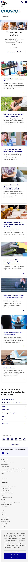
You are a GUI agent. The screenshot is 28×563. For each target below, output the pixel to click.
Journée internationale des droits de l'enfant (13, 333)
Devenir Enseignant (5, 466)
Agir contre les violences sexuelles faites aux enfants (13, 151)
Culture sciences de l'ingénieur (7, 493)
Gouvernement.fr (4, 517)
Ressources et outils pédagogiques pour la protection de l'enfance (12, 262)
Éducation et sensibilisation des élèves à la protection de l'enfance (14, 224)
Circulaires (5, 423)
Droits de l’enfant (10, 368)
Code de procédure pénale (9, 413)
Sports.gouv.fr (4, 526)
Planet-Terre (3, 495)
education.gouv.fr (4, 464)
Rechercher (22, 2)
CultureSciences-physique (6, 497)
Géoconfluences (4, 506)
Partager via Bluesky (12, 439)
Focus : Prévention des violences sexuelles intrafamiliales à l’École (12, 187)
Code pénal (5, 409)
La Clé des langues (5, 490)
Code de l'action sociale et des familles (13, 403)
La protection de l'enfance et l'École (14, 80)
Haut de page (15, 444)
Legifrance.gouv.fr (5, 519)
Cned (2, 475)
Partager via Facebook (4, 439)
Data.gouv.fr (3, 514)
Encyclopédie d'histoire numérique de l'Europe (11, 502)
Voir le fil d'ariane (4, 16)
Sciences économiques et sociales (8, 504)
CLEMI (2, 480)
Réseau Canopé (4, 478)
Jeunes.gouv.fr (4, 523)
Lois (3, 416)
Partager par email (20, 439)
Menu (26, 2)
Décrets (4, 420)
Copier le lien (24, 439)
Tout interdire (15, 555)
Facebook (3, 453)
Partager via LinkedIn (16, 439)
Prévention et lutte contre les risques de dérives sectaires (14, 296)
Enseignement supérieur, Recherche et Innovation (11, 471)
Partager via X (8, 439)
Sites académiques (5, 482)
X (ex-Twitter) (7, 453)
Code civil (5, 406)
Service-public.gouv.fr (5, 521)
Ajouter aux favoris (15, 52)
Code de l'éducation (8, 399)
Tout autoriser (15, 558)
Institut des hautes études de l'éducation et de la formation (13, 469)
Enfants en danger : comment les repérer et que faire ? (14, 115)
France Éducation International (7, 462)
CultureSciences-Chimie (6, 488)
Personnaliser (15, 552)
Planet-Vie (3, 499)
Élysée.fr (3, 512)
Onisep (2, 473)
